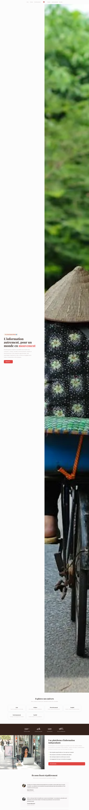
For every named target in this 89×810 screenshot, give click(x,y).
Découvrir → (8, 361)
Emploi (48, 2)
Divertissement (37, 2)
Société (60, 2)
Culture (31, 2)
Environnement (55, 2)
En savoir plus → (53, 763)
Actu (28, 2)
